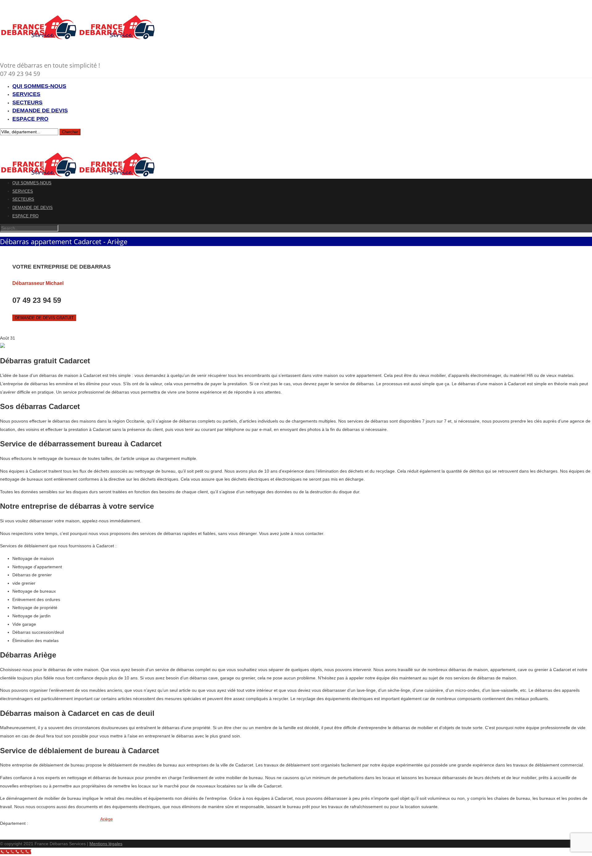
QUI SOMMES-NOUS (39, 86)
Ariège (106, 818)
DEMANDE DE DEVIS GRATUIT (44, 317)
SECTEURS (27, 102)
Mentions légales (105, 843)
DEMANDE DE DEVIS (40, 110)
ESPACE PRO (30, 119)
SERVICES (26, 94)
